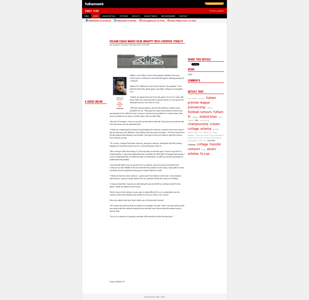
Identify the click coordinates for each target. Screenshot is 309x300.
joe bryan (201, 98)
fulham (211, 98)
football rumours (200, 112)
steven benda (204, 120)
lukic (197, 120)
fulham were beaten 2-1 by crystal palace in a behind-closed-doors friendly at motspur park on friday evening (206, 137)
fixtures (124, 16)
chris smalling (192, 98)
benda (203, 149)
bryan (196, 132)
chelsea (191, 144)
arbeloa (205, 129)
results (136, 16)
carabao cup (207, 132)
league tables (150, 16)
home (86, 16)
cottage (202, 144)
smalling (209, 108)
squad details (109, 16)
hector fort (202, 140)
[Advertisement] (96, 62)
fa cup (205, 153)
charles (195, 117)
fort (200, 132)
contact (183, 16)
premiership (197, 107)
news (95, 16)
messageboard (168, 16)
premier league (199, 102)
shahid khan (208, 116)
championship (198, 124)
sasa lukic (211, 140)
